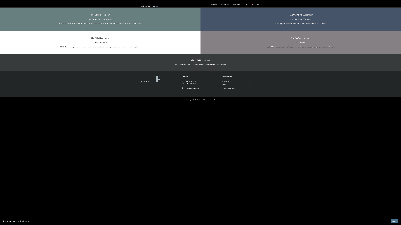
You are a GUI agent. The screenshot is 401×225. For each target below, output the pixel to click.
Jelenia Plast (198, 100)
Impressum (225, 81)
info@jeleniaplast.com (192, 88)
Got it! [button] (394, 221)
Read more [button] (27, 221)
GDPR (224, 85)
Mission (214, 4)
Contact (236, 4)
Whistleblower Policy (228, 88)
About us (225, 4)
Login (258, 4)
